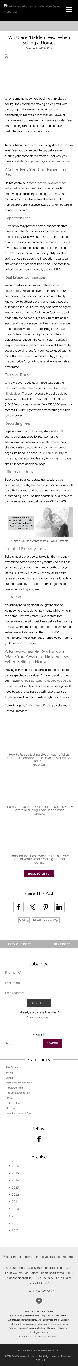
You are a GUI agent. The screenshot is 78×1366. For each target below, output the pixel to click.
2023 (15, 1187)
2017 (15, 1230)
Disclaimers (66, 1356)
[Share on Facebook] (18, 907)
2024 (15, 1180)
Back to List (38, 873)
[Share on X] (32, 907)
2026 (15, 1166)
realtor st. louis (13, 1103)
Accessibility (40, 1336)
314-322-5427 (45, 1291)
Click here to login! (39, 1017)
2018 (15, 1223)
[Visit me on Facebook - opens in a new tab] (39, 1139)
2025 (15, 1173)
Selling (25, 920)
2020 (15, 1209)
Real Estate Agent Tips (47, 920)
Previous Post (19, 944)
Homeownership (14, 1087)
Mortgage (11, 1108)
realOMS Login (39, 1360)
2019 (15, 1216)
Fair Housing (53, 1336)
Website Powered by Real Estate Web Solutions (39, 1350)
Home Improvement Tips (18, 1113)
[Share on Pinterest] (46, 907)
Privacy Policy (25, 1336)
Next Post (62, 944)
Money (9, 1098)
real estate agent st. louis (19, 1082)
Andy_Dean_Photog (39, 705)
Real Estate (12, 1067)
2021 (15, 1202)
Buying (9, 1077)
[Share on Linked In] (59, 907)
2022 (15, 1194)
